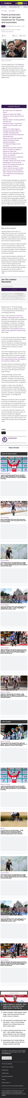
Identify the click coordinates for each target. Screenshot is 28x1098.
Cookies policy (5, 1073)
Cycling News (10, 26)
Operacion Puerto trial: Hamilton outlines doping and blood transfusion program (13, 140)
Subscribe (20, 3)
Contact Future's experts (7, 1067)
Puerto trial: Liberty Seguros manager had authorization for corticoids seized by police (12, 131)
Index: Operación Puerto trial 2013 (13, 172)
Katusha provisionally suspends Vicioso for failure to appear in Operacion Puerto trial (12, 149)
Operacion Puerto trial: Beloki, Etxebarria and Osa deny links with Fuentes (13, 116)
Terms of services (18, 293)
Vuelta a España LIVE (14, 7)
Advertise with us (6, 1082)
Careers (3, 1079)
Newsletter (24, 35)
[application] (14, 215)
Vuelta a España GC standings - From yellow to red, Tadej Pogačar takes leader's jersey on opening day (14, 1006)
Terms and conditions (7, 1063)
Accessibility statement (7, 1076)
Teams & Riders (11, 10)
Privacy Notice (20, 295)
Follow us (16, 35)
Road (3, 433)
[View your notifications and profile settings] (16, 3)
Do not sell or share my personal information (12, 1085)
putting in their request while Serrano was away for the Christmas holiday (13, 359)
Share (5, 35)
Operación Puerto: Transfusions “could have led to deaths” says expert (12, 125)
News (3, 26)
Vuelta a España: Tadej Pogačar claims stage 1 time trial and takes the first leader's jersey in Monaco (15, 1014)
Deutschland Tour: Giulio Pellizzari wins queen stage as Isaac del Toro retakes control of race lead (14, 1042)
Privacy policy (5, 1070)
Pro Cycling (4, 10)
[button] (26, 3)
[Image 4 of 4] (23, 48)
